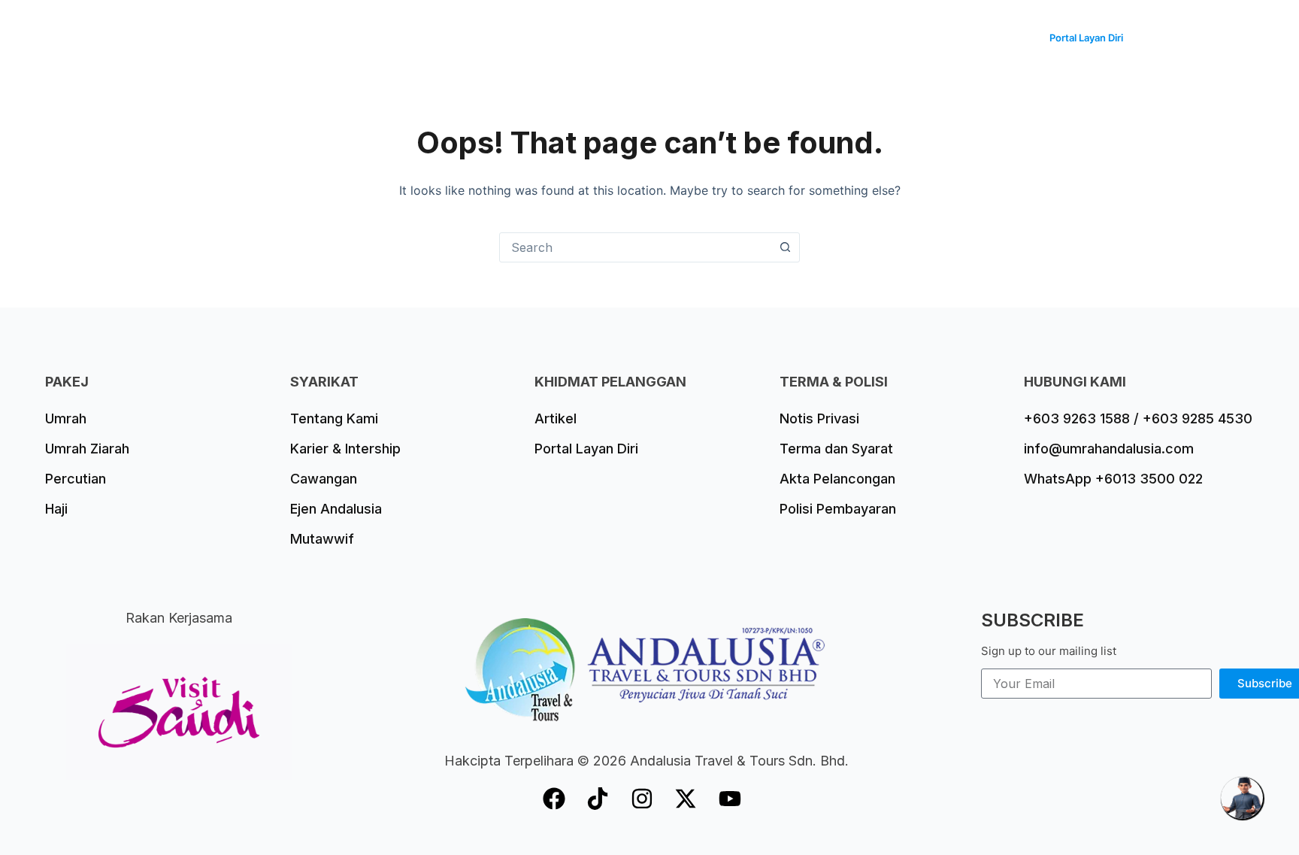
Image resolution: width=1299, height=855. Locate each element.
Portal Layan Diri (1086, 38)
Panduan (678, 37)
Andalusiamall (980, 37)
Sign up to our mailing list (1048, 651)
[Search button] (785, 247)
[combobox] (635, 247)
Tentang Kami (879, 37)
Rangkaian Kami (772, 37)
